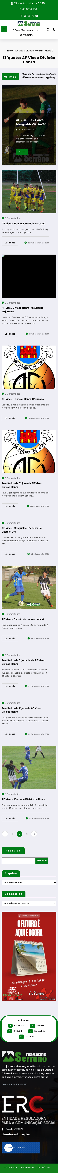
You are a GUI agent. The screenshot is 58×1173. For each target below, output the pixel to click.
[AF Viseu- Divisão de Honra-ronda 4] (29, 568)
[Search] (48, 30)
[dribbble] (29, 15)
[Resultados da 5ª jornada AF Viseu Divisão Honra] (29, 432)
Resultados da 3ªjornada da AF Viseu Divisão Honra (23, 662)
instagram (39, 1031)
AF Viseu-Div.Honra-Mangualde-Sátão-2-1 (31, 122)
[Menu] (4, 29)
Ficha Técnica (44, 1167)
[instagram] (32, 15)
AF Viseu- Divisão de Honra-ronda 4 (23, 619)
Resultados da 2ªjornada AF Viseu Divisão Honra (21, 710)
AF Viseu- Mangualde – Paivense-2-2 (23, 223)
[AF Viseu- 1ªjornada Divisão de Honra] (29, 748)
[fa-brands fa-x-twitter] (25, 15)
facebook (19, 1025)
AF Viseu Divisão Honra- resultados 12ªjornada (22, 309)
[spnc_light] (54, 30)
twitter (40, 1025)
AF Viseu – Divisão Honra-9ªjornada (23, 399)
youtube (29, 1036)
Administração (27, 1167)
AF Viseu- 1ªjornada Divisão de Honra (23, 799)
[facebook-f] (21, 15)
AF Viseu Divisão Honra (28, 50)
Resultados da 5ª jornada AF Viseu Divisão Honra (22, 485)
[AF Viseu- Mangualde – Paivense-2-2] (29, 172)
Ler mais (22, 152)
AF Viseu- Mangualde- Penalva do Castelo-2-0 (22, 529)
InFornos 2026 (11, 1167)
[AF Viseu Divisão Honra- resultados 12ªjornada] (29, 256)
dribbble (18, 1031)
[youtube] (36, 15)
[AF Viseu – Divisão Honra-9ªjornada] (29, 347)
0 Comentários (12, 218)
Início (10, 50)
